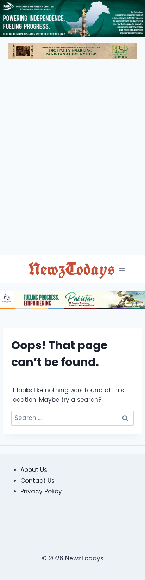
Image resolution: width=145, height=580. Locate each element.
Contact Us (37, 480)
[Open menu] (121, 268)
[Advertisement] (72, 159)
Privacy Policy (41, 491)
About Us (33, 470)
